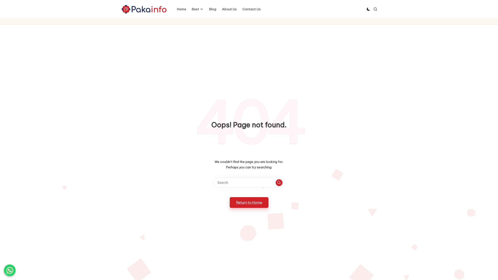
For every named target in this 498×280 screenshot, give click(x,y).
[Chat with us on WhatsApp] (10, 270)
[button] (279, 182)
